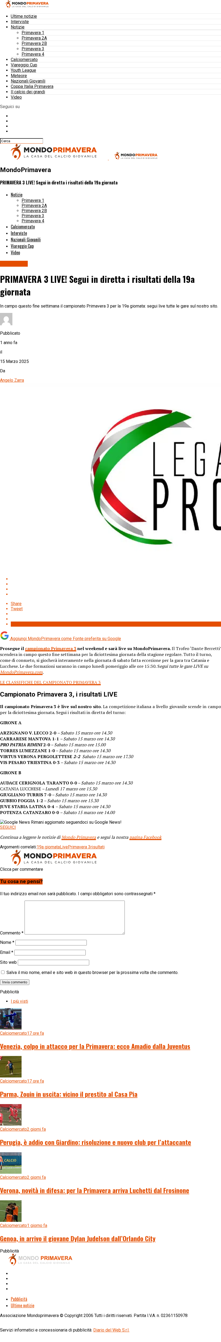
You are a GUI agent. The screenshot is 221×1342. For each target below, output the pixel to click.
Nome (7, 942)
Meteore (19, 75)
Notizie (18, 27)
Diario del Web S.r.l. (111, 1330)
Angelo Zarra (12, 380)
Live (64, 847)
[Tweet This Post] (116, 584)
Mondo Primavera (78, 837)
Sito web (8, 962)
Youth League (23, 70)
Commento (11, 933)
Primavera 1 (33, 32)
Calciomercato (24, 59)
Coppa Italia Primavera (32, 86)
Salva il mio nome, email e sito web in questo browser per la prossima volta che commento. (92, 972)
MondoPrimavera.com (21, 672)
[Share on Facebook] (116, 578)
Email (6, 952)
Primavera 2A (34, 38)
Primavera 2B (34, 43)
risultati (98, 847)
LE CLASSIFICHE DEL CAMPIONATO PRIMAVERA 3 (50, 682)
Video (16, 97)
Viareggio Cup (24, 64)
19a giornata (48, 847)
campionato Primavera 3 (50, 648)
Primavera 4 (33, 54)
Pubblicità (19, 1299)
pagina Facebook (145, 837)
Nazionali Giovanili (28, 81)
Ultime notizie (24, 16)
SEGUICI (8, 827)
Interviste (20, 21)
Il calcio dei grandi (28, 91)
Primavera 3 (33, 48)
